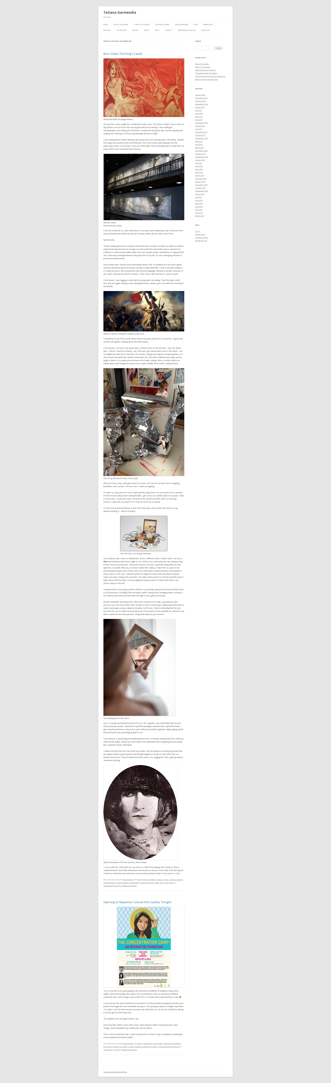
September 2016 (201, 157)
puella (156, 883)
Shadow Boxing (181, 25)
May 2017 (199, 141)
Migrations (208, 25)
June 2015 (199, 200)
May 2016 (199, 169)
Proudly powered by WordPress (115, 1072)
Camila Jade (147, 1043)
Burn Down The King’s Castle (122, 54)
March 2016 (199, 175)
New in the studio (202, 64)
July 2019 (198, 110)
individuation (135, 883)
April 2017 (199, 144)
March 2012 (199, 216)
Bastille (153, 879)
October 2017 (200, 135)
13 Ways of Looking (142, 25)
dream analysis (109, 883)
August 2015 (200, 194)
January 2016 (200, 182)
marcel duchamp (147, 883)
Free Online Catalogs (187, 30)
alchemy (146, 879)
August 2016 (200, 160)
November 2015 (201, 185)
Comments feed (201, 237)
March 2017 (199, 148)
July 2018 (198, 129)
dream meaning (122, 883)
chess (166, 879)
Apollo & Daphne (121, 25)
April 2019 (199, 120)
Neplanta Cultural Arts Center (146, 1047)
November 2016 (201, 151)
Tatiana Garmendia (119, 12)
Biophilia (107, 30)
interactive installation (172, 1043)
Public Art (205, 30)
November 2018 (201, 123)
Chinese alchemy (176, 879)
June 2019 (199, 113)
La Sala (131, 1047)
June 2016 (199, 166)
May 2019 (199, 116)
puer (162, 883)
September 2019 (201, 104)
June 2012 (199, 206)
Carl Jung (159, 879)
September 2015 (201, 191)
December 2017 (201, 132)
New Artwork (128, 879)
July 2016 (198, 163)
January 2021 (200, 95)
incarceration (158, 1043)
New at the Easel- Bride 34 (205, 70)
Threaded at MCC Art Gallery (206, 73)
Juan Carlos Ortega (110, 1047)
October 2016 (200, 154)
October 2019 (200, 101)
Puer (196, 25)
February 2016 (200, 179)
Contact (168, 30)
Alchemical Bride (162, 25)
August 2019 (200, 107)
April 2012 (199, 213)
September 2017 (201, 138)
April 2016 (199, 172)
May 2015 (199, 203)
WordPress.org (201, 241)
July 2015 (198, 197)
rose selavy (169, 883)
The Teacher (121, 30)
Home (105, 25)
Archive (135, 30)
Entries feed (200, 234)
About (146, 30)
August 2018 (200, 126)
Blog (157, 30)
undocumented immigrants (168, 1047)
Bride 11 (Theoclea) (202, 67)
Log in (197, 231)
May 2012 (199, 210)
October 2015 (200, 188)
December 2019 (201, 98)
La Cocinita (123, 1047)
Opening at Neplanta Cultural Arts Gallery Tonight (137, 902)
